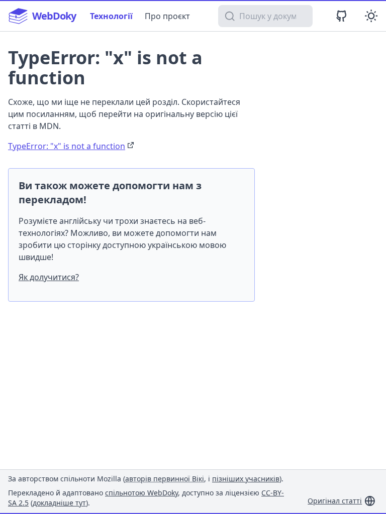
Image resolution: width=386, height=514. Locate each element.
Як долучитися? (49, 277)
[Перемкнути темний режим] (371, 16)
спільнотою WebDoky (141, 492)
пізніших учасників (245, 478)
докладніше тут (59, 502)
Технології (111, 16)
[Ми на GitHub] (341, 16)
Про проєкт (167, 16)
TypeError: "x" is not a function (66, 146)
